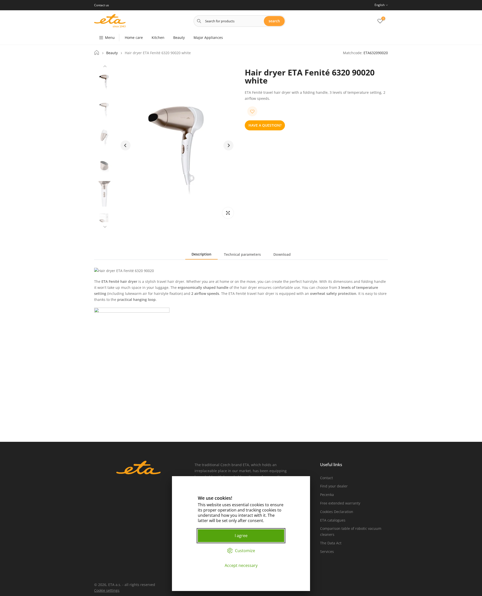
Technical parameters (242, 254)
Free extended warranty (340, 503)
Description (201, 254)
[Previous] (105, 67)
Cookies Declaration (336, 511)
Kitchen (158, 37)
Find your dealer (334, 486)
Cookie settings (106, 590)
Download (282, 254)
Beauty (179, 37)
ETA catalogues (332, 520)
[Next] (105, 226)
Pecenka (327, 494)
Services (327, 551)
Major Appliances (208, 37)
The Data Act (330, 543)
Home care (134, 37)
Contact (326, 477)
